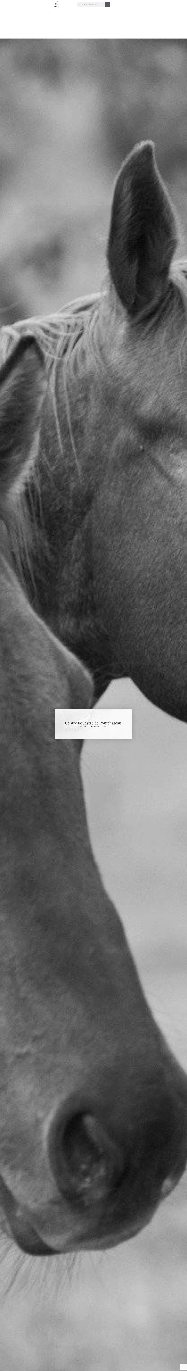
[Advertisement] (93, 24)
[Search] (107, 4)
